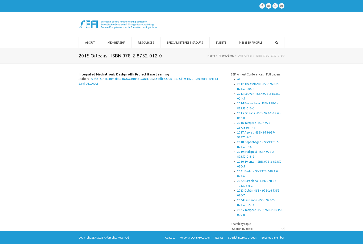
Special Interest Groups (242, 237)
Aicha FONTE (99, 78)
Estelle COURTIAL (166, 78)
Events (219, 237)
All (239, 79)
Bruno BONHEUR (142, 78)
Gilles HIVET (187, 78)
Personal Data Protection (195, 237)
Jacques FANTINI (207, 78)
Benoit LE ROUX (119, 78)
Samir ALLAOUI (88, 83)
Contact (170, 237)
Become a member (273, 237)
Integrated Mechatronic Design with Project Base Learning (124, 74)
